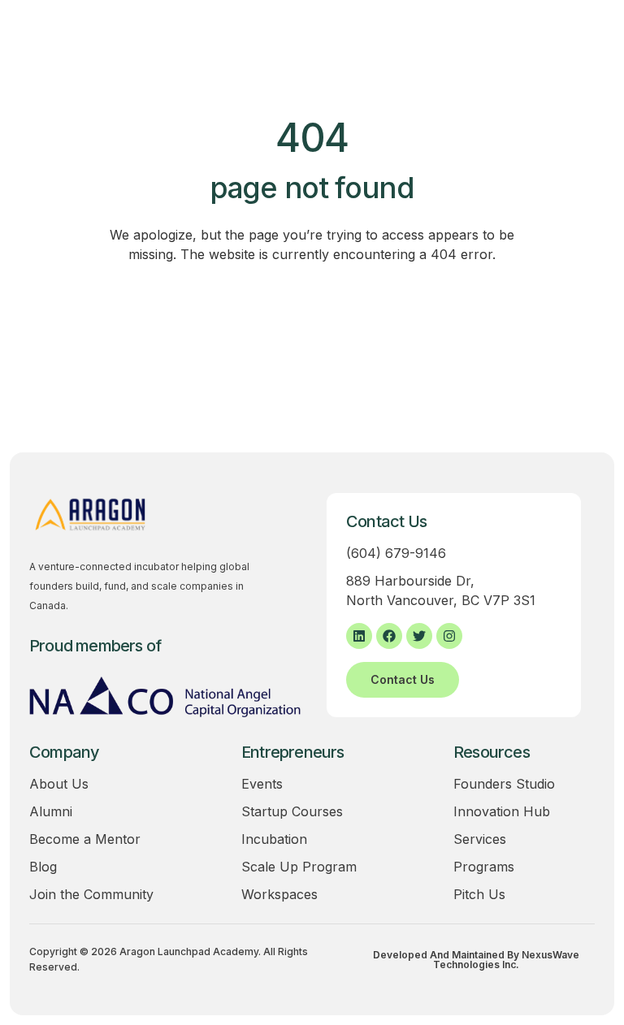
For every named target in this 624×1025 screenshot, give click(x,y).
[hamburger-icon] (570, 47)
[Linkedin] (359, 636)
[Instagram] (449, 636)
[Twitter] (419, 636)
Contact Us (402, 679)
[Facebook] (389, 636)
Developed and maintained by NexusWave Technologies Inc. (476, 960)
